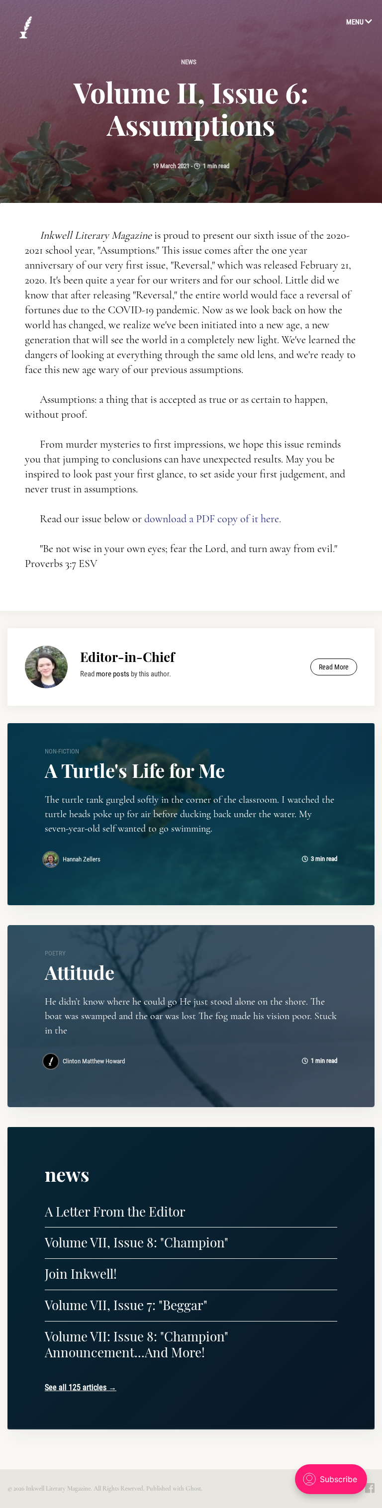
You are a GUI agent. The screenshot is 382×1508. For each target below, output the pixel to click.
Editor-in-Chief (127, 656)
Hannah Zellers (81, 859)
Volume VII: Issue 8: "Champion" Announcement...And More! (136, 1344)
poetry (55, 953)
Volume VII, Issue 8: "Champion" (136, 1242)
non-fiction (62, 751)
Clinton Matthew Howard (94, 1061)
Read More (334, 667)
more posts (112, 673)
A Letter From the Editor (115, 1211)
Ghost (193, 1489)
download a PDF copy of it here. (212, 518)
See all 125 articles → (80, 1387)
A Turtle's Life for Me (135, 770)
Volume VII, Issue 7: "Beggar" (126, 1305)
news (188, 62)
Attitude (79, 972)
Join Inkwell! (81, 1273)
